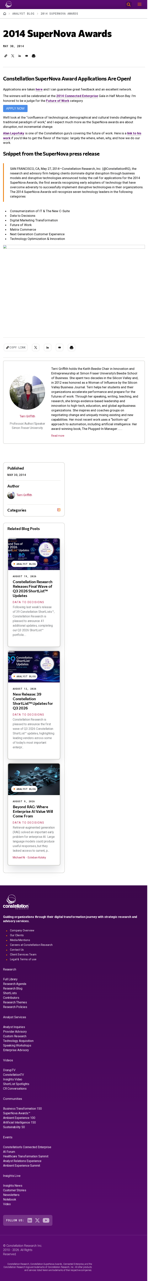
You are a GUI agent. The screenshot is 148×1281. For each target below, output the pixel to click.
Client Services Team (23, 957)
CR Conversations (15, 1091)
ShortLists (10, 996)
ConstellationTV (13, 1078)
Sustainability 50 (14, 1130)
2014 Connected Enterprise (77, 96)
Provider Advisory (15, 1035)
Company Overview (22, 933)
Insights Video (12, 1082)
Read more (57, 435)
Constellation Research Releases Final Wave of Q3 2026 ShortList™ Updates (32, 591)
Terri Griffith (27, 416)
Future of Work (57, 101)
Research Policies (15, 1010)
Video (7, 1207)
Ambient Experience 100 (19, 1121)
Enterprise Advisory (16, 1053)
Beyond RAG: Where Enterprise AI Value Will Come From (33, 814)
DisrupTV (9, 1073)
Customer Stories (14, 1193)
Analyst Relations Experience (22, 1164)
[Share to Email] (27, 56)
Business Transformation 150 (22, 1112)
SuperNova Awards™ (16, 1116)
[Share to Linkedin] (20, 56)
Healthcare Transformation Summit (25, 1159)
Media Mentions (20, 943)
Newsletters (11, 1198)
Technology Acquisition (18, 1044)
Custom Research (14, 1039)
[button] (6, 56)
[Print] (33, 56)
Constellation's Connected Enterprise (27, 1150)
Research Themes (15, 1005)
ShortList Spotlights (16, 1087)
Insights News (12, 1189)
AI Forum (9, 1155)
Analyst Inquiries (14, 1030)
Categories (16, 513)
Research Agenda (14, 987)
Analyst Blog (23, 13)
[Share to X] (13, 56)
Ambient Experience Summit (21, 1168)
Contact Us (17, 952)
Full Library (10, 982)
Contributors (11, 1001)
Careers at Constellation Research (31, 947)
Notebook (9, 1202)
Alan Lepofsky (13, 133)
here (39, 89)
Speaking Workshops (17, 1048)
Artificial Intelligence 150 (19, 1125)
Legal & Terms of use (23, 962)
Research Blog (12, 991)
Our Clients (17, 938)
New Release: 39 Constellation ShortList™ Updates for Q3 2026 (33, 704)
